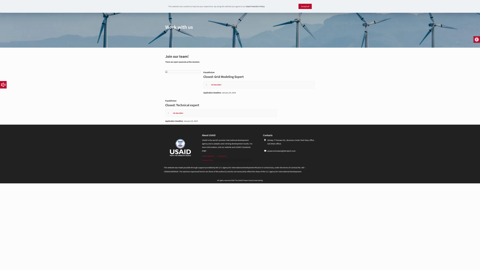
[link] (477, 39)
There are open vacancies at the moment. (182, 62)
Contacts (267, 135)
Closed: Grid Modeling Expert (223, 77)
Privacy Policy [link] (207, 160)
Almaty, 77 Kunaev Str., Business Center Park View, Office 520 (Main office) (290, 142)
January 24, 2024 (219, 92)
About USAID (209, 135)
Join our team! (177, 56)
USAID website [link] (208, 156)
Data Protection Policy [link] (255, 6)
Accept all (305, 6)
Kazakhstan (209, 72)
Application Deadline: (212, 92)
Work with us (179, 27)
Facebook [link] (222, 156)
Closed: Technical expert (182, 105)
